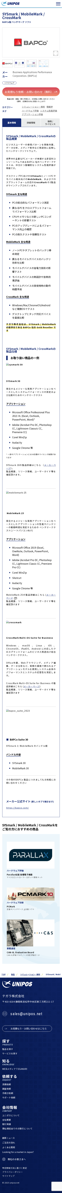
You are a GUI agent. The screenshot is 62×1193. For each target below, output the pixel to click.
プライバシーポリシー (12, 1171)
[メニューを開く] (58, 3)
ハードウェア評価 (30, 111)
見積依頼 (6, 1084)
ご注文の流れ (8, 1142)
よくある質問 (8, 1147)
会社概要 (6, 1120)
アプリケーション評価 (32, 114)
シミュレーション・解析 (33, 107)
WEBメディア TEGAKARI (14, 1069)
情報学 (49, 107)
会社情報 (9, 1109)
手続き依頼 (7, 1093)
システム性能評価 (48, 111)
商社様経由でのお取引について (17, 1128)
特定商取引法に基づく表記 (14, 1168)
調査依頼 (6, 1089)
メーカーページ (32, 686)
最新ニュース (8, 1137)
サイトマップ (8, 1175)
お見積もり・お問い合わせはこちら (29, 1028)
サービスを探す (9, 1053)
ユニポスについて (11, 1115)
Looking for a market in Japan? (18, 1151)
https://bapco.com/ (17, 807)
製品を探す (7, 1049)
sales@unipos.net (26, 1013)
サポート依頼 (8, 1097)
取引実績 (6, 1124)
